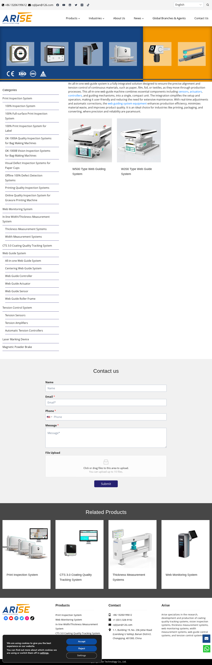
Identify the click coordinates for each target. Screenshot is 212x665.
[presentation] (90, 140)
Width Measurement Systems (23, 236)
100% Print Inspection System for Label (25, 128)
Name (49, 382)
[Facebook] (57, 5)
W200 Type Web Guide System (136, 171)
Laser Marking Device (15, 339)
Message (52, 425)
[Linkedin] (70, 5)
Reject (81, 648)
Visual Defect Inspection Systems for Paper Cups (28, 165)
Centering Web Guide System (23, 268)
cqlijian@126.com (122, 624)
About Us (119, 18)
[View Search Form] (207, 5)
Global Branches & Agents (169, 18)
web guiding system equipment (127, 103)
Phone (50, 411)
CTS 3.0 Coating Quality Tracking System (27, 245)
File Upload (52, 453)
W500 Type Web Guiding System (89, 171)
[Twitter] (76, 5)
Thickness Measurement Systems (26, 229)
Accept (81, 641)
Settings (81, 655)
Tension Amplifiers (16, 323)
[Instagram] (82, 5)
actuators (196, 91)
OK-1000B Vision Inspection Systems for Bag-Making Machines (27, 153)
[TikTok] (88, 5)
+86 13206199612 (122, 614)
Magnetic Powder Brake (17, 347)
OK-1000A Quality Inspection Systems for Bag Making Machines (28, 140)
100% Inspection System (20, 106)
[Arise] (17, 18)
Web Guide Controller (18, 276)
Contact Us (201, 18)
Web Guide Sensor (16, 291)
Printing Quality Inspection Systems (27, 188)
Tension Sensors (15, 315)
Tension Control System (17, 307)
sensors (183, 91)
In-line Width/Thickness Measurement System (26, 219)
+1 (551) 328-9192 (122, 619)
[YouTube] (63, 5)
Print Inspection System (17, 98)
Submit (106, 484)
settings (44, 653)
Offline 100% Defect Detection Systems (23, 178)
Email (50, 397)
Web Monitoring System (17, 209)
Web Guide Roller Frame (20, 298)
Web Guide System (14, 253)
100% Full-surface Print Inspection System (26, 116)
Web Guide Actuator (17, 283)
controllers (75, 95)
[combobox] (49, 417)
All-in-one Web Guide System (23, 261)
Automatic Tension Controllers (24, 330)
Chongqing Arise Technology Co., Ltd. (106, 661)
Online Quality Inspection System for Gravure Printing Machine (28, 198)
